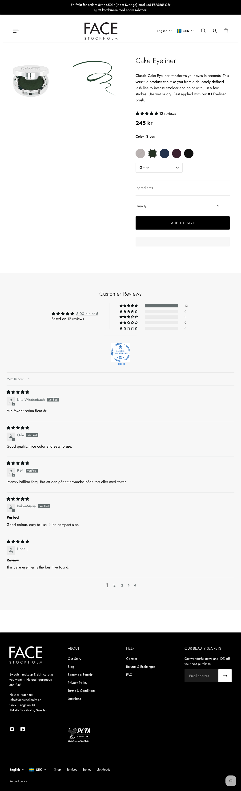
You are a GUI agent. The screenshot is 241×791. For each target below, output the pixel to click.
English (14, 769)
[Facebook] (22, 729)
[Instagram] (12, 729)
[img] (18, 392)
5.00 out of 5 (87, 313)
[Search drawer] (203, 31)
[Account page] (214, 31)
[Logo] (100, 31)
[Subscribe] (225, 675)
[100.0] (120, 352)
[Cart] (226, 31)
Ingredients (144, 188)
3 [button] (122, 585)
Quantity (141, 206)
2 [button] (114, 585)
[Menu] (15, 31)
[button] (147, 113)
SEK (39, 769)
